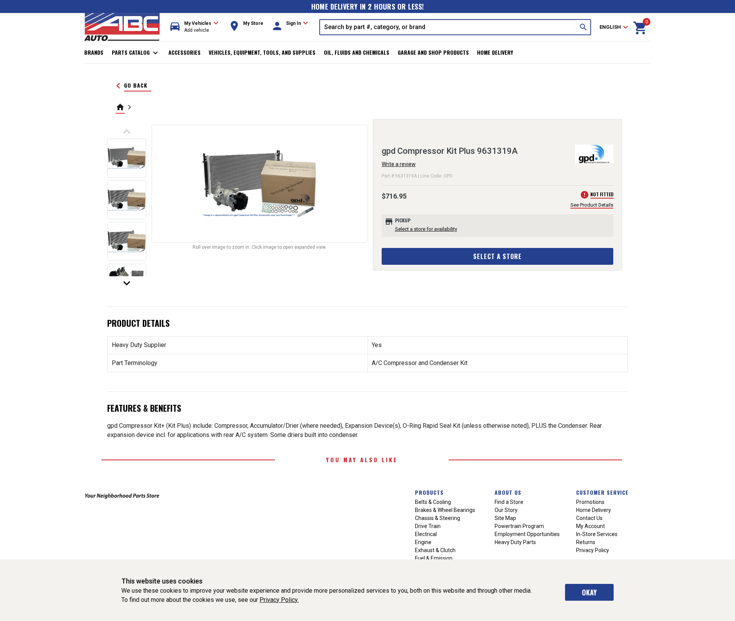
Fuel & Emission (433, 558)
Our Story (506, 510)
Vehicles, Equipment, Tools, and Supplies (262, 52)
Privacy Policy (592, 550)
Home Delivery (495, 52)
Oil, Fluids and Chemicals (356, 52)
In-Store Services (596, 534)
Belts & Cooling (433, 502)
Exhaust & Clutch (435, 550)
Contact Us (589, 518)
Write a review (399, 164)
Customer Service (602, 492)
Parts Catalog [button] (136, 52)
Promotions (590, 502)
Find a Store (509, 502)
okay (589, 592)
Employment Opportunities (527, 534)
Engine (423, 542)
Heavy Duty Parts (515, 542)
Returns (585, 542)
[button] (194, 27)
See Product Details (591, 205)
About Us (508, 492)
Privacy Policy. (279, 599)
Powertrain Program (519, 526)
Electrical (426, 534)
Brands (93, 52)
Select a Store (497, 256)
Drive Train (428, 526)
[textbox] (448, 27)
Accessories (184, 52)
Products (429, 492)
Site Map (505, 518)
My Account (590, 526)
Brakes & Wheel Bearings (445, 510)
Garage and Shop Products (433, 52)
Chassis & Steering (437, 518)
